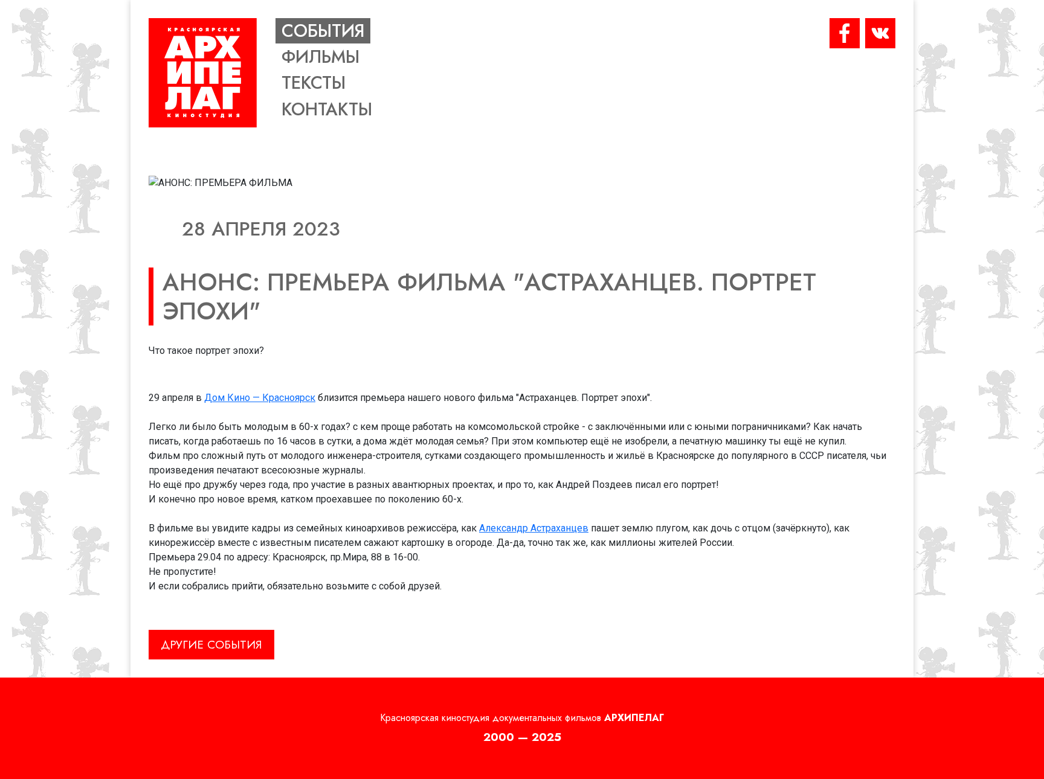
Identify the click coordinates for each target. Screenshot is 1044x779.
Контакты (327, 109)
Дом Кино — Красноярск (259, 397)
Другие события (211, 644)
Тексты (314, 82)
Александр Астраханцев (533, 528)
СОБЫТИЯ (323, 30)
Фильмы (320, 56)
